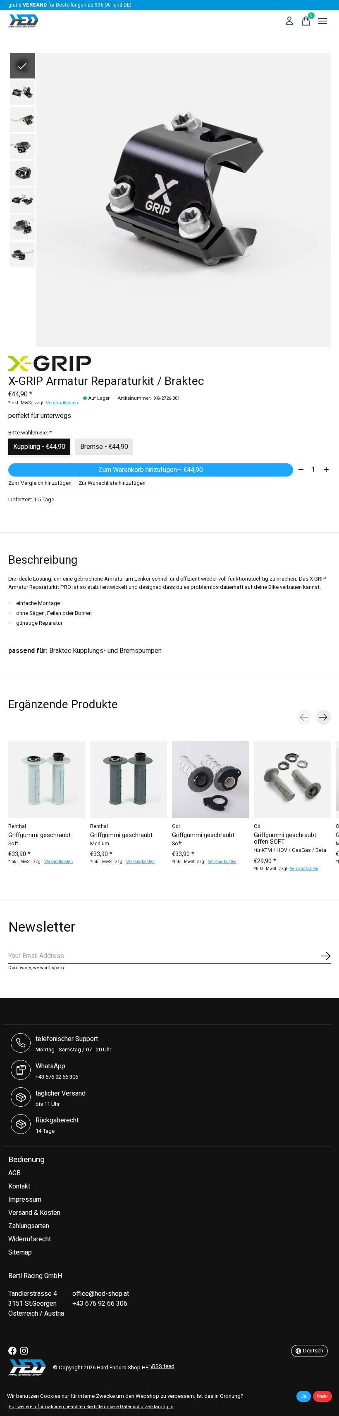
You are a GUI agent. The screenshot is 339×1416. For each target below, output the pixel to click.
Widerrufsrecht (29, 1239)
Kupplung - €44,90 (39, 447)
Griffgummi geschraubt (39, 834)
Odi (176, 826)
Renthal (17, 826)
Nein (322, 1396)
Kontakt (19, 1186)
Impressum (24, 1200)
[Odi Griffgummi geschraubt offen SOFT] (292, 779)
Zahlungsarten (28, 1226)
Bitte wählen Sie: (30, 433)
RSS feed (163, 1366)
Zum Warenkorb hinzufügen (150, 470)
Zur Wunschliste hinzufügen (112, 483)
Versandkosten (62, 402)
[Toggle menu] (322, 21)
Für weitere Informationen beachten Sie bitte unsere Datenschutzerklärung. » (91, 1406)
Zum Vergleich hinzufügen (40, 483)
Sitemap (20, 1252)
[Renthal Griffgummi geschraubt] (46, 779)
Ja (304, 1396)
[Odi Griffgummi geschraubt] (210, 779)
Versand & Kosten (34, 1213)
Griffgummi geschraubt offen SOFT (285, 838)
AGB (14, 1173)
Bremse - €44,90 (104, 447)
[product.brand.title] (169, 363)
